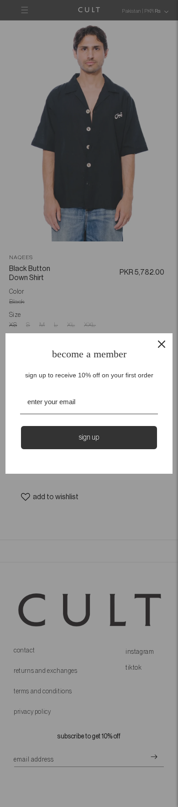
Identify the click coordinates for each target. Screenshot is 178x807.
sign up (89, 437)
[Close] (162, 344)
